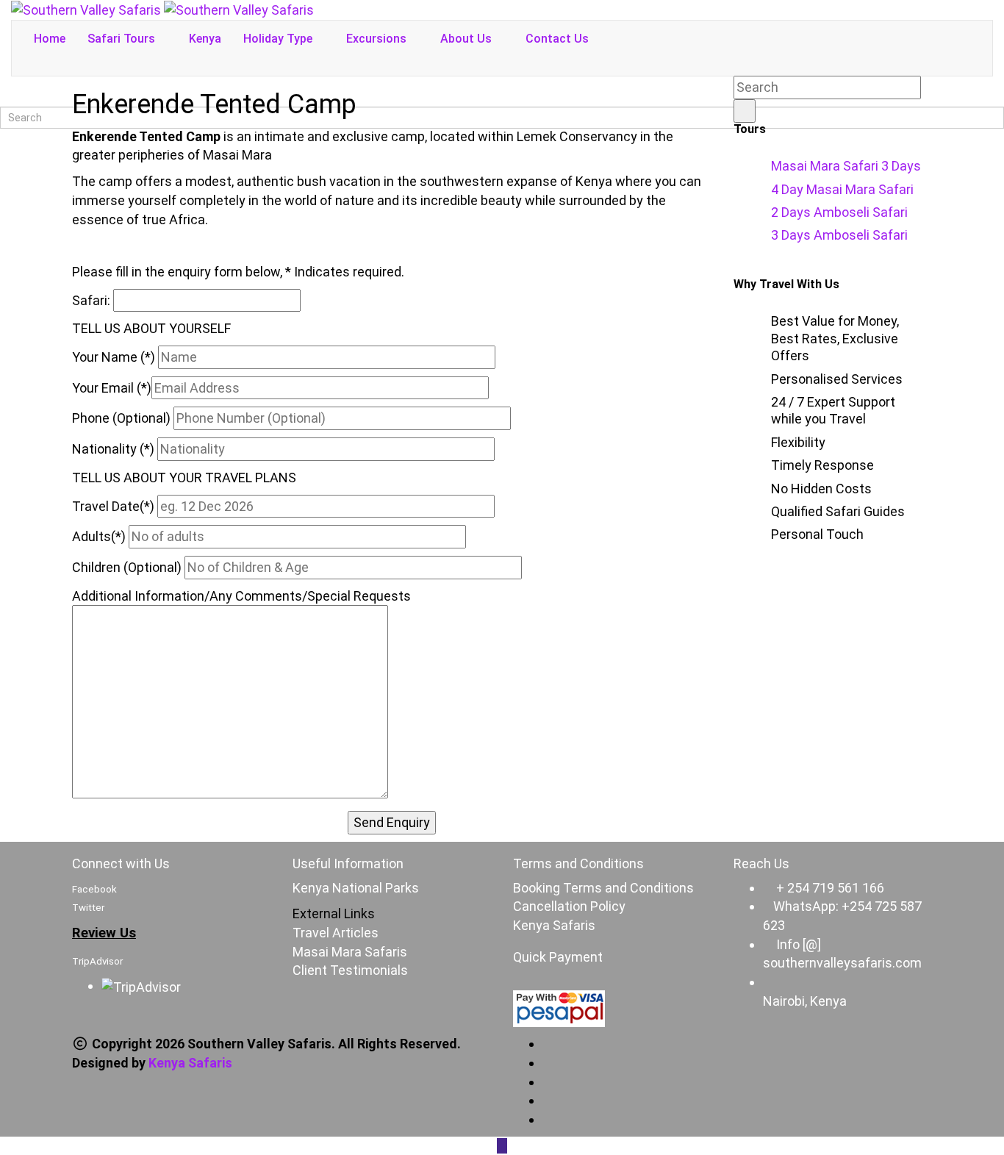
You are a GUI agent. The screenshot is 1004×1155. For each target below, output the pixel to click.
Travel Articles (336, 932)
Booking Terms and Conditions (603, 887)
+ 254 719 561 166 (830, 887)
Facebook (94, 889)
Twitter (88, 907)
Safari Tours (122, 39)
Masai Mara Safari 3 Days (846, 166)
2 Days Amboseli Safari (839, 212)
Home (49, 39)
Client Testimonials (350, 970)
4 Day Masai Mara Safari (842, 189)
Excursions (377, 39)
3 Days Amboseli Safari (839, 235)
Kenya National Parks (356, 887)
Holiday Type (279, 39)
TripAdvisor (97, 961)
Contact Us (557, 39)
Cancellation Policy (569, 906)
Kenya (205, 39)
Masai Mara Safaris (350, 951)
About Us (467, 39)
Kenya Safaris (554, 925)
